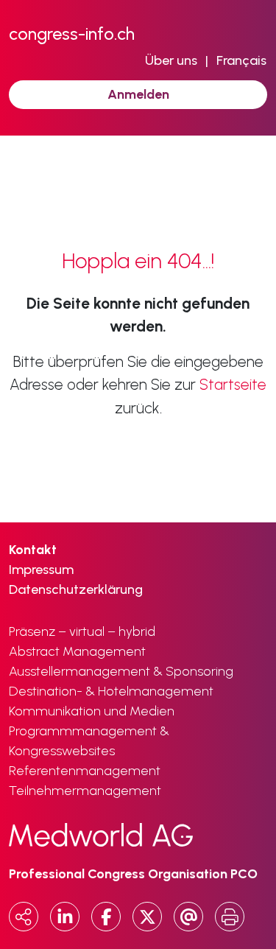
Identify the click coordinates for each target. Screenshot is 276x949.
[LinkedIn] (64, 916)
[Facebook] (106, 916)
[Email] (188, 916)
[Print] (229, 916)
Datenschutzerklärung (76, 589)
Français (241, 60)
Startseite (232, 384)
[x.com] (147, 916)
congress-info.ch (72, 33)
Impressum (41, 569)
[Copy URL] (23, 916)
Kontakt (33, 550)
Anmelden (138, 94)
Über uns (171, 60)
